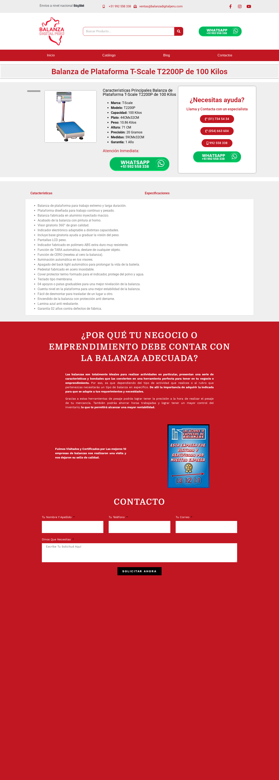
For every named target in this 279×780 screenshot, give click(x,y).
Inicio (51, 55)
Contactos (225, 55)
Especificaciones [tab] (157, 193)
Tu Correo (183, 517)
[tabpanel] (139, 257)
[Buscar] (178, 31)
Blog (166, 55)
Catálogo (109, 55)
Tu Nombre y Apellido (57, 517)
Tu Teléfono (117, 517)
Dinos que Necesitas (57, 539)
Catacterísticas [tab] (41, 193)
